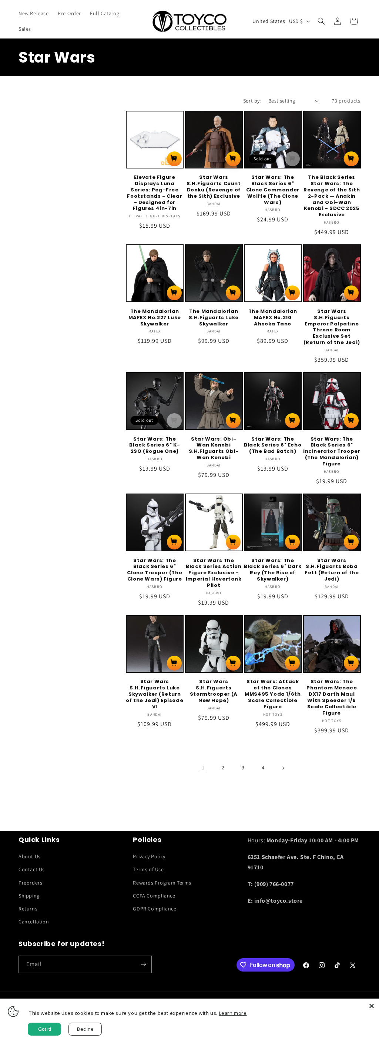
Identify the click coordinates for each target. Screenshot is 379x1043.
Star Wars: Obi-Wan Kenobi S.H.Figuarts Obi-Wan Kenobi (214, 448)
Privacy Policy (149, 856)
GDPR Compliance (154, 908)
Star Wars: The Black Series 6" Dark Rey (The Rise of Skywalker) (272, 570)
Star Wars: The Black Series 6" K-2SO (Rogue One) (154, 445)
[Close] (371, 1006)
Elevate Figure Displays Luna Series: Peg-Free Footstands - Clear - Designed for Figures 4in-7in (154, 193)
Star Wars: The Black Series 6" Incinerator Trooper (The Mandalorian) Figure (331, 451)
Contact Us (32, 869)
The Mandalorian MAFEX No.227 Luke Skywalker (154, 317)
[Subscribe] (143, 964)
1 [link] (203, 767)
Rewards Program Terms (162, 882)
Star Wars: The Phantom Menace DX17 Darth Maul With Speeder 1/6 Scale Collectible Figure (331, 697)
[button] (321, 21)
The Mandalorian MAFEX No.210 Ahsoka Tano (272, 317)
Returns (28, 908)
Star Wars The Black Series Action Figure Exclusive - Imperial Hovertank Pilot (214, 573)
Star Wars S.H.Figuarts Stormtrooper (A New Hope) (214, 691)
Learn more (233, 1013)
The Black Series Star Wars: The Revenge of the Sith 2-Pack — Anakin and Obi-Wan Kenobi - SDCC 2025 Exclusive (331, 196)
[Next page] (283, 768)
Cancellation (34, 921)
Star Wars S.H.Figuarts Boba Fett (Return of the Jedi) (332, 570)
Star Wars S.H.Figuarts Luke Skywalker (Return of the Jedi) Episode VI (154, 694)
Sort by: (252, 100)
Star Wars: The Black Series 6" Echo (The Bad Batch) (272, 445)
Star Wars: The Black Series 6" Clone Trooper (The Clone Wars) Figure (154, 570)
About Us (30, 856)
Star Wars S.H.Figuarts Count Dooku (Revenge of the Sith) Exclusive (214, 187)
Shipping (29, 895)
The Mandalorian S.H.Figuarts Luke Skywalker (214, 317)
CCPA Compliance (154, 895)
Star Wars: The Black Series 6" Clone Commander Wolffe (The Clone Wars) (272, 189)
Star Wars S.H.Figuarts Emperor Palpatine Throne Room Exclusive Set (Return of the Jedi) (331, 327)
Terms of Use (148, 869)
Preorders (30, 882)
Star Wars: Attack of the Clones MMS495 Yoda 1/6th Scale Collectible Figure (273, 694)
